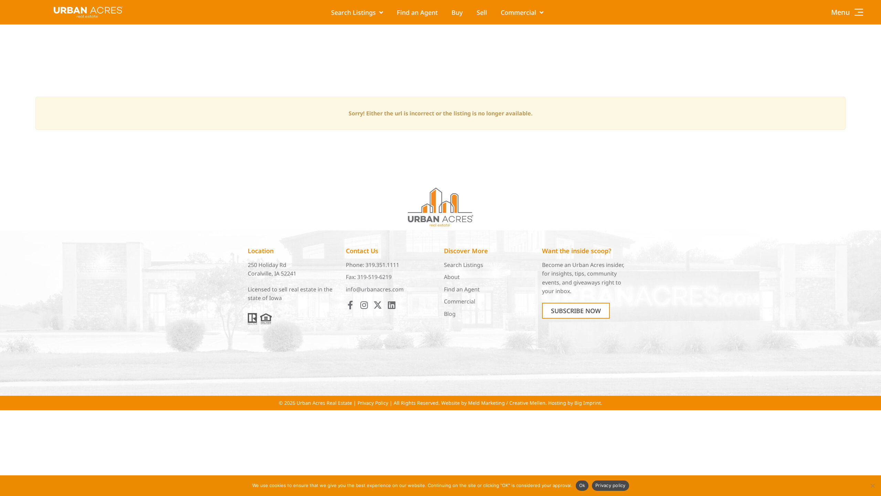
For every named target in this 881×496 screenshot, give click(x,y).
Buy (457, 12)
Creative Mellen (527, 403)
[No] (872, 485)
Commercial (518, 12)
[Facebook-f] (350, 305)
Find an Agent (417, 12)
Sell (482, 12)
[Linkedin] (391, 305)
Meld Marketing (486, 403)
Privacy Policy (373, 403)
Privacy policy (610, 485)
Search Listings (353, 12)
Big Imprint (587, 403)
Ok (582, 485)
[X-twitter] (377, 305)
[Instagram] (364, 305)
